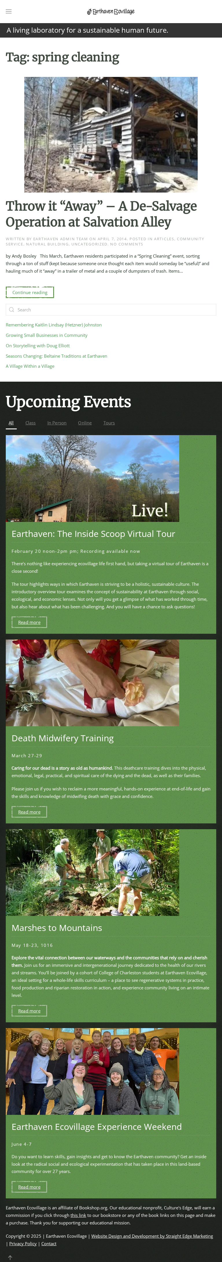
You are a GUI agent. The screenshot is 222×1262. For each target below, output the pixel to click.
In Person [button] (57, 423)
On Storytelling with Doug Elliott (38, 345)
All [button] (11, 423)
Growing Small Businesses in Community (47, 335)
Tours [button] (109, 423)
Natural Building (47, 244)
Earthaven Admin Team (60, 238)
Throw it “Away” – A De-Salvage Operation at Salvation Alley (101, 214)
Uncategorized (89, 244)
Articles (164, 238)
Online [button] (85, 423)
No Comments (126, 244)
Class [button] (30, 423)
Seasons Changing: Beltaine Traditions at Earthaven (56, 356)
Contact (48, 1243)
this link (78, 1215)
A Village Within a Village (30, 366)
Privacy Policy (23, 1243)
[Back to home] (111, 11)
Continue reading (29, 292)
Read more (29, 622)
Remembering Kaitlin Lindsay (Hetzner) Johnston (54, 325)
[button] (9, 11)
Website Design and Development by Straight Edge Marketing (152, 1236)
